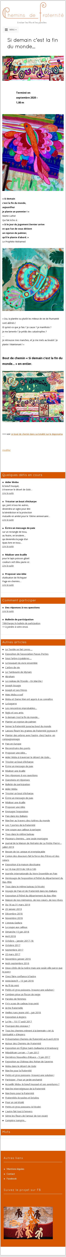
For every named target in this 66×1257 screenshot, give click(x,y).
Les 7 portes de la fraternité (20, 825)
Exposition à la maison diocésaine (22, 864)
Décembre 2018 (14, 913)
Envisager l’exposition (16, 811)
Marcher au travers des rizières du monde (27, 820)
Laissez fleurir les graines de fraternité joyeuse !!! (31, 730)
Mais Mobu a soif (14, 694)
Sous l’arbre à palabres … (18, 658)
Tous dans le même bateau (19, 834)
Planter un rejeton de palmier (20, 721)
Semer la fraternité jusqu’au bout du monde (28, 726)
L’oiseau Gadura (13, 922)
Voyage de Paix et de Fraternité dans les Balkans (31, 890)
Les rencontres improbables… (21, 708)
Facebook (12, 1178)
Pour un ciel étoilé (14, 1102)
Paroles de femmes (15, 998)
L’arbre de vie (12, 667)
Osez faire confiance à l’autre (20, 976)
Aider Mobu (11, 788)
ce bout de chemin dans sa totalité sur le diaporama (37, 434)
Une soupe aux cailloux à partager (23, 829)
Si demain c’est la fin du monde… (22, 717)
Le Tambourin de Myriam (18, 671)
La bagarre (11, 703)
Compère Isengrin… (15, 1120)
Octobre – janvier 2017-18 (19, 940)
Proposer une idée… (16, 752)
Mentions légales (15, 1169)
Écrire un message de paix (19, 766)
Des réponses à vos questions (21, 775)
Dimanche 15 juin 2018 (17, 931)
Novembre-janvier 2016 (18, 958)
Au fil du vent (12, 985)
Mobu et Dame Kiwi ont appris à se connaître (29, 699)
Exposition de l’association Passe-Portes (27, 653)
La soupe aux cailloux (16, 927)
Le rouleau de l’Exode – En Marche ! (24, 681)
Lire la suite (8, 493)
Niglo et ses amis (14, 712)
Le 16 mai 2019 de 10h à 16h (20, 869)
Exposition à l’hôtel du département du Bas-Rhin (30, 895)
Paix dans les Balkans (16, 816)
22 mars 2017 (12, 954)
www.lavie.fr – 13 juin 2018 (19, 980)
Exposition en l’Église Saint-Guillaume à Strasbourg (31, 1048)
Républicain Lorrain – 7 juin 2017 (22, 1052)
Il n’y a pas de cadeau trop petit (22, 1003)
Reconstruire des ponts (17, 748)
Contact (11, 1173)
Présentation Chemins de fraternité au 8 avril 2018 (32, 1038)
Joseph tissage (13, 685)
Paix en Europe (13, 743)
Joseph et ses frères (16, 690)
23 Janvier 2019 (13, 909)
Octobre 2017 (12, 945)
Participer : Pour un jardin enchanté (23, 1079)
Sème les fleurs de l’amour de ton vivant (26, 1115)
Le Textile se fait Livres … (18, 649)
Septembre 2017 (14, 949)
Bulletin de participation (17, 784)
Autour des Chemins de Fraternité (23, 1043)
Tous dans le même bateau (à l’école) (25, 886)
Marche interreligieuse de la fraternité (25, 1088)
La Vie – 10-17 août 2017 (18, 1021)
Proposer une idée (15, 806)
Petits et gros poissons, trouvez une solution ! (29, 989)
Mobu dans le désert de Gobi (20, 1066)
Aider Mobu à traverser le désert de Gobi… (28, 757)
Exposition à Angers (15, 1016)
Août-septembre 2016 (17, 963)
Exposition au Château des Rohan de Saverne (29, 1061)
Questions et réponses (17, 779)
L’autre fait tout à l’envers (18, 1111)
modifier (6, 450)
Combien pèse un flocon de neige (22, 994)
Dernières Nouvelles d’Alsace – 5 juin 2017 (27, 1057)
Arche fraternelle (14, 1007)
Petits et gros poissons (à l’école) (23, 1106)
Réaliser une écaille (15, 770)
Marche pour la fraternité (18, 1070)
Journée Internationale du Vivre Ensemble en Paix (31, 873)
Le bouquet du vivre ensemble (21, 662)
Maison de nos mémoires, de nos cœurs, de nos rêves (34, 899)
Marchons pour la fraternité (19, 1093)
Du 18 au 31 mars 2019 (17, 904)
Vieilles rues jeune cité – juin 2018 (23, 1012)
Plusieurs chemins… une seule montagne (26, 838)
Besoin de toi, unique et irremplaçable (25, 851)
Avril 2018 (10, 936)
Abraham (10, 676)
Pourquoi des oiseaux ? (17, 1025)
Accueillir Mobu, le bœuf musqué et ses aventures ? (32, 1084)
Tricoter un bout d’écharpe (19, 761)
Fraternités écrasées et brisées (22, 1097)
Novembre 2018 (14, 918)
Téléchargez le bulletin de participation (21, 623)
